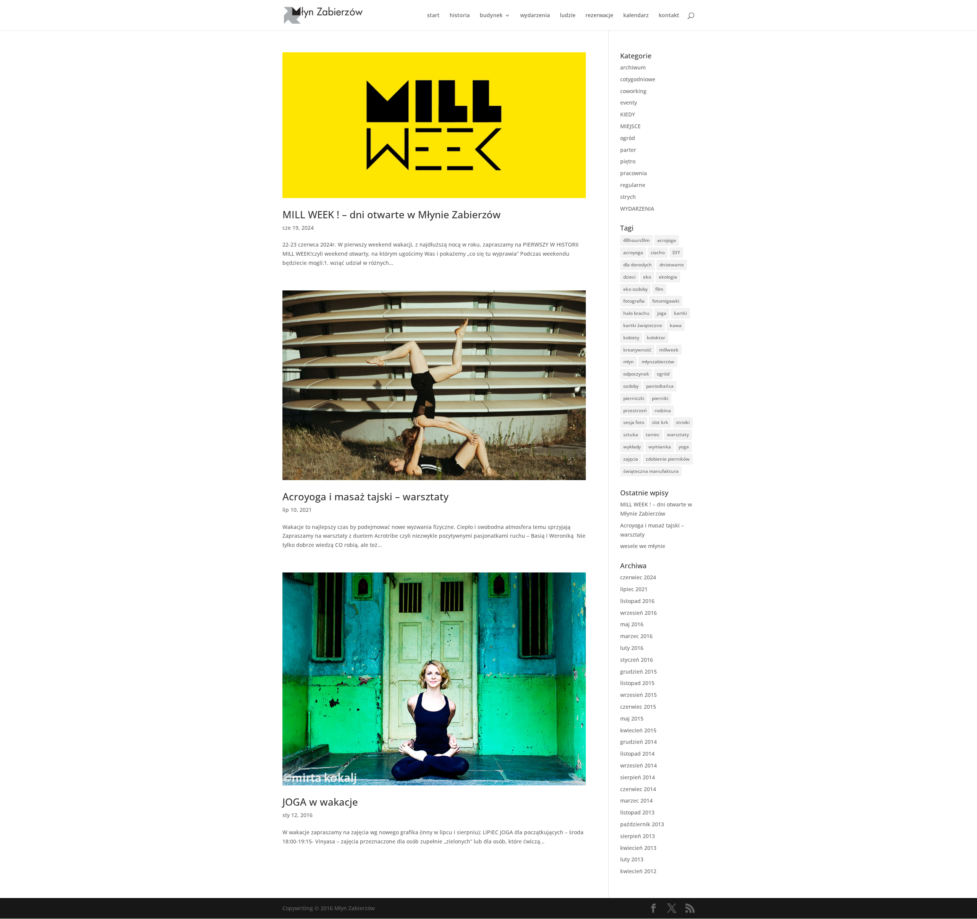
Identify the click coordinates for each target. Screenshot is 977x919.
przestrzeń (635, 410)
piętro (627, 161)
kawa (676, 325)
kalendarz (636, 16)
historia (460, 16)
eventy (628, 102)
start (433, 16)
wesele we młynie (642, 546)
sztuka (630, 434)
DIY (676, 252)
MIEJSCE (630, 126)
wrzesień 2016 (638, 612)
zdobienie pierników (668, 459)
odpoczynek (636, 374)
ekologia (668, 277)
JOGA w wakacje (320, 802)
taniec (652, 434)
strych (628, 196)
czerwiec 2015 (638, 706)
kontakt (669, 16)
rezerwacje (599, 16)
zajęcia (630, 459)
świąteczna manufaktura (651, 471)
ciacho (658, 252)
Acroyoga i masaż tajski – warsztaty (365, 496)
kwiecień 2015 (638, 730)
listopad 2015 (637, 683)
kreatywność (637, 350)
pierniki (660, 398)
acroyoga (633, 252)
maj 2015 (631, 718)
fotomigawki (665, 301)
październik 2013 (642, 824)
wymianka (659, 446)
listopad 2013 (637, 812)
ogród (627, 138)
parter (628, 149)
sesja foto (633, 422)
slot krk (660, 422)
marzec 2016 (636, 636)
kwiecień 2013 (638, 847)
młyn (628, 361)
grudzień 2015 (638, 671)
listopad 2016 (637, 601)
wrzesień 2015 (638, 694)
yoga (684, 446)
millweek (669, 350)
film (659, 289)
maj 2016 (631, 624)
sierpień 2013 (637, 836)
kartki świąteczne (642, 325)
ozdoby (630, 386)
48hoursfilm (636, 240)
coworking (633, 91)
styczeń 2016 (636, 659)
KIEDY (627, 114)
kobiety (631, 337)
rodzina (663, 410)
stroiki (683, 422)
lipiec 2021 (634, 589)
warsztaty (678, 434)
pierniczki (633, 398)
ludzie (568, 16)
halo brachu (636, 313)
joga (661, 313)
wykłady (632, 446)
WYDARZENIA (637, 208)
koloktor (656, 337)
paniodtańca (660, 386)
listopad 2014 (637, 753)
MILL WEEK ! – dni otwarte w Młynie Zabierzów (391, 214)
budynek (491, 16)
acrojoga (666, 240)
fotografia (634, 301)
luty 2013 (631, 859)
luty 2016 (631, 647)
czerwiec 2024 (638, 577)
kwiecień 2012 (638, 871)
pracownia (633, 173)
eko (647, 277)
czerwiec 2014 (638, 789)
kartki (680, 313)
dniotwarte (671, 264)
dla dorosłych (637, 264)
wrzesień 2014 (638, 765)
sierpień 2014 (637, 777)
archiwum (633, 67)
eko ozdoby (635, 289)
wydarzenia (535, 16)
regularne (632, 185)
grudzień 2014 (638, 741)
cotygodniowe (637, 79)
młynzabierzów (658, 361)
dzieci (629, 277)
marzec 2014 (636, 800)
